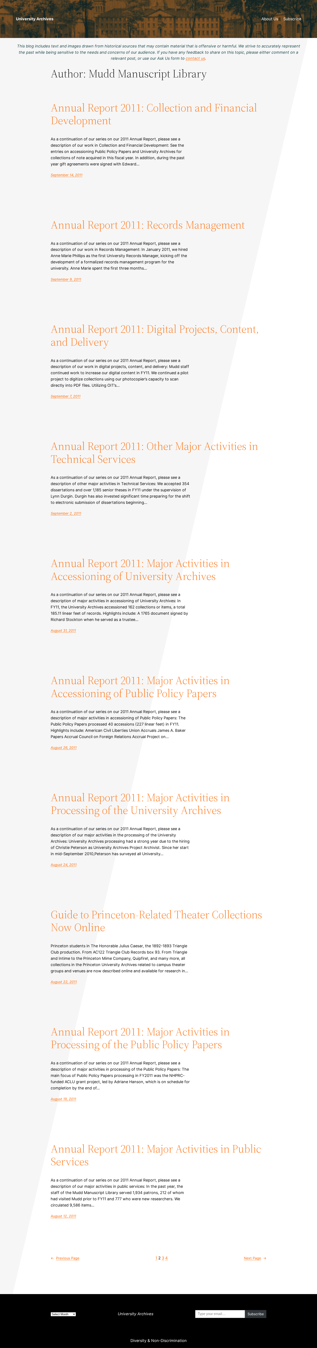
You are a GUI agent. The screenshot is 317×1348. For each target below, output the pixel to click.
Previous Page (65, 1258)
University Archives (34, 19)
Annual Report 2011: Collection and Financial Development (154, 114)
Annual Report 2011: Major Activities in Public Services (156, 1155)
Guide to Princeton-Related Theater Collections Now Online (156, 921)
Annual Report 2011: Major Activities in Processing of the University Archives (140, 804)
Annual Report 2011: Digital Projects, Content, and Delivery (155, 335)
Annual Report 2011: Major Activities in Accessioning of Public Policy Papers (140, 687)
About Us (269, 19)
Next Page (255, 1258)
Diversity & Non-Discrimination (158, 1340)
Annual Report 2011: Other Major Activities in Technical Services (154, 452)
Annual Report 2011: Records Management (148, 224)
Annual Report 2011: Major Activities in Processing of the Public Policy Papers (140, 1038)
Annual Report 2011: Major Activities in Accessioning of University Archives (140, 570)
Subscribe (292, 19)
